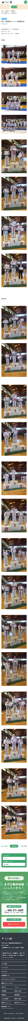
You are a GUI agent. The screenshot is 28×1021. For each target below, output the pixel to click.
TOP (2, 11)
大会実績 (13, 11)
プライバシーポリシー (9, 1013)
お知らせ (7, 11)
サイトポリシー (20, 1013)
